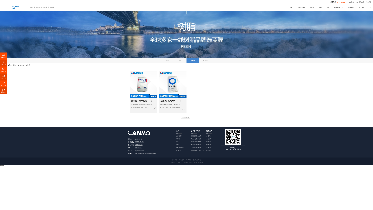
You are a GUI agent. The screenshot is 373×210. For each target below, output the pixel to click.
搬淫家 (2, 166)
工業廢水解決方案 (196, 147)
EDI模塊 (351, 2)
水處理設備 (301, 7)
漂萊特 (193, 60)
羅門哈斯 (205, 60)
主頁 (10, 65)
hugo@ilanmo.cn (139, 150)
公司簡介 (208, 136)
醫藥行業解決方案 (196, 136)
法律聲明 (188, 160)
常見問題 (368, 2)
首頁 (291, 7)
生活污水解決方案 (196, 139)
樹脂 (328, 7)
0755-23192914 (342, 2)
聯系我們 (208, 142)
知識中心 (351, 7)
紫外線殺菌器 (360, 2)
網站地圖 (181, 160)
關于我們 (361, 7)
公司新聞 (208, 139)
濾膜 (320, 7)
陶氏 (167, 60)
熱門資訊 (208, 150)
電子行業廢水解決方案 (197, 150)
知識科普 (208, 144)
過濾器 (312, 7)
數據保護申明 (197, 160)
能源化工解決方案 (196, 142)
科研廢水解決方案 (196, 144)
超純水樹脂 (20, 65)
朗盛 (180, 60)
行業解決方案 (338, 7)
